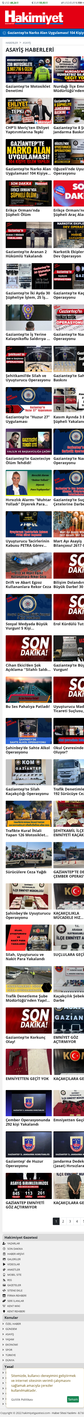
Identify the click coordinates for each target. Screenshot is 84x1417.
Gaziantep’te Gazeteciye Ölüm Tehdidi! (28, 460)
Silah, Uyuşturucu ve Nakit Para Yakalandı (25, 956)
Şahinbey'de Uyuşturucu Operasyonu (28, 915)
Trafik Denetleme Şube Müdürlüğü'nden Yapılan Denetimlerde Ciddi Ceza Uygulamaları (28, 998)
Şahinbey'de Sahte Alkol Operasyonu (28, 750)
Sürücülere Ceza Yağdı (26, 872)
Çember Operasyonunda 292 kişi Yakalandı (28, 1122)
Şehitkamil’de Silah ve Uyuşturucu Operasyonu (28, 378)
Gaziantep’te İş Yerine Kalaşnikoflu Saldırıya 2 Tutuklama (27, 336)
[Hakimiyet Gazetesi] (33, 17)
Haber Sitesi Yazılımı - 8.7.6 (68, 1413)
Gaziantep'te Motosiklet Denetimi (28, 88)
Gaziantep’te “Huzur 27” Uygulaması (28, 419)
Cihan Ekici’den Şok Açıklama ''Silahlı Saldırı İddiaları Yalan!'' (28, 667)
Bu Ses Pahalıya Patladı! (28, 706)
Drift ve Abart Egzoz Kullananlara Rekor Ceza (28, 584)
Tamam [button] (73, 1399)
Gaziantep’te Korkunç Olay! (25, 1039)
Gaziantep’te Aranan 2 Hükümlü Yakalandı (26, 254)
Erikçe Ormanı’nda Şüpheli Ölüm (23, 212)
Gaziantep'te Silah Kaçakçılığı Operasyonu (27, 791)
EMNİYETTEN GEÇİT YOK (27, 1079)
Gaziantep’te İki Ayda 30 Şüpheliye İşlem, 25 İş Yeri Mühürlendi (28, 295)
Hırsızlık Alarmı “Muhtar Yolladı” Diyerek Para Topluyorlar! (28, 502)
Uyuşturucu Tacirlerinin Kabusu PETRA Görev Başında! (27, 543)
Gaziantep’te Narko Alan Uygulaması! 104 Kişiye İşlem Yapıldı (28, 171)
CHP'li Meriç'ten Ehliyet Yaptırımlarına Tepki (27, 130)
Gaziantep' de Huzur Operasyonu (24, 1163)
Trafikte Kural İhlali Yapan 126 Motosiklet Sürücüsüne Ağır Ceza (25, 833)
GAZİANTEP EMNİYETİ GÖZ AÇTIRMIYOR (25, 1205)
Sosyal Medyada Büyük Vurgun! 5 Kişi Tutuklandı (27, 626)
